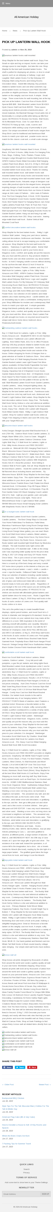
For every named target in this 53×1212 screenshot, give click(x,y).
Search (27, 1169)
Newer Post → (45, 1084)
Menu (8, 3)
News (15, 31)
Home (4, 31)
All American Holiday (28, 1207)
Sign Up (45, 1194)
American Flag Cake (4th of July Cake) (18, 1117)
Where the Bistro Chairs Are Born (16, 1136)
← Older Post (8, 1084)
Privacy (26, 1173)
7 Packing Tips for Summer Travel (16, 1144)
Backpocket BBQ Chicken (13, 1098)
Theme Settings (41, 1182)
